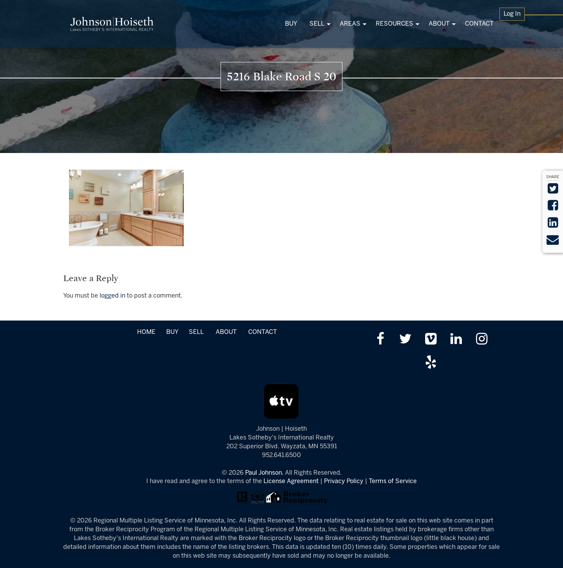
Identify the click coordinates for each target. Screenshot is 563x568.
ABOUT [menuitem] (439, 24)
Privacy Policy (343, 481)
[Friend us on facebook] (380, 340)
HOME (146, 332)
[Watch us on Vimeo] (430, 340)
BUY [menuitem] (291, 24)
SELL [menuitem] (316, 24)
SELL (196, 332)
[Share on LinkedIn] (553, 225)
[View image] (126, 208)
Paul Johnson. (264, 473)
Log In (512, 14)
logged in (112, 296)
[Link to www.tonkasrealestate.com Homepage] (112, 24)
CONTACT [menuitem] (479, 24)
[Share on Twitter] (553, 191)
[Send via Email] (553, 242)
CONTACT (262, 332)
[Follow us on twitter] (405, 340)
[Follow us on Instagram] (481, 340)
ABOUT (226, 332)
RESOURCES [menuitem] (394, 24)
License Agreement (291, 481)
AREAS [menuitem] (350, 24)
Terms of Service (393, 481)
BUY (172, 332)
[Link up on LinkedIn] (456, 340)
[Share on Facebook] (553, 208)
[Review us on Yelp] (430, 363)
